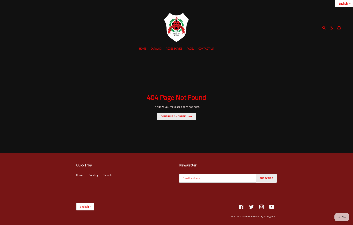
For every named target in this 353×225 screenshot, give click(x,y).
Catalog (93, 175)
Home (79, 175)
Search (108, 175)
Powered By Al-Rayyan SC (264, 216)
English (84, 206)
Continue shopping (174, 116)
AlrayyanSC (245, 216)
